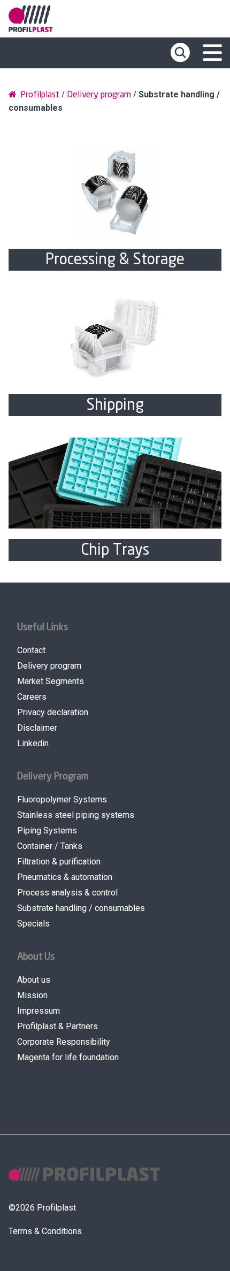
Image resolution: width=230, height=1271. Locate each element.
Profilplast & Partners (57, 1026)
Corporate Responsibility (63, 1042)
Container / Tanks (49, 846)
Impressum (38, 1011)
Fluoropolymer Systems (62, 799)
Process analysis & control (67, 892)
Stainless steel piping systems (75, 815)
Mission (32, 995)
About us (33, 980)
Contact (31, 650)
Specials (33, 923)
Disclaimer (37, 728)
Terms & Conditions (45, 1231)
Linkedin (33, 743)
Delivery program (99, 95)
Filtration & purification (59, 861)
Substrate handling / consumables (81, 908)
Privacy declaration (52, 712)
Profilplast (38, 95)
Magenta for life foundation (68, 1057)
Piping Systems (47, 830)
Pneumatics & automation (64, 877)
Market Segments (50, 681)
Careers (32, 697)
